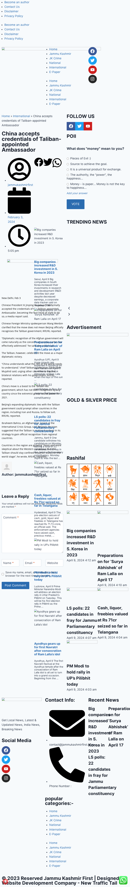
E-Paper (54, 72)
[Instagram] (92, 79)
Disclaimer (11, 11)
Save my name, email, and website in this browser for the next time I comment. (30, 574)
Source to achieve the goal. (88, 164)
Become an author (16, 2)
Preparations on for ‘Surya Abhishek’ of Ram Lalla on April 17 (48, 347)
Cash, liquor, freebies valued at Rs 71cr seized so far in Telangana (47, 500)
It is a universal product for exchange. (95, 169)
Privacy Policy (13, 16)
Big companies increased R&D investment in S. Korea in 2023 (46, 267)
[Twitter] (92, 60)
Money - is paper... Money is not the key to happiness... (96, 185)
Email (30, 563)
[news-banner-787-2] (97, 363)
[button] (38, 163)
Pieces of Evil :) (80, 158)
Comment (11, 517)
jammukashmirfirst (30, 474)
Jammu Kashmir (60, 53)
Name (8, 563)
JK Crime (55, 58)
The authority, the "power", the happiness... (89, 176)
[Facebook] (92, 51)
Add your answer (77, 193)
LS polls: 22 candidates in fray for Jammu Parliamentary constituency (47, 424)
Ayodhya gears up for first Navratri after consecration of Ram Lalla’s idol (47, 649)
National (55, 63)
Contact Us (12, 6)
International (57, 67)
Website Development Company (39, 883)
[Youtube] (92, 70)
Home (53, 49)
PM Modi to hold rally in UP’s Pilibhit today (48, 576)
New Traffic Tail (99, 883)
